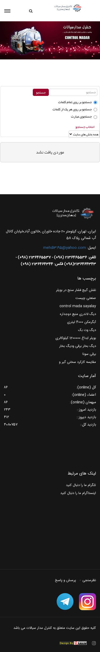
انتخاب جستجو (84, 126)
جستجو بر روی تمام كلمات (75, 102)
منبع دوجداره (69, 314)
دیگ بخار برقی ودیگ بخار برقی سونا (77, 350)
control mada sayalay (77, 306)
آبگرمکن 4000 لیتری (81, 322)
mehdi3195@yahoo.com (64, 248)
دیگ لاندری (87, 314)
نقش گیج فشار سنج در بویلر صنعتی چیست (76, 294)
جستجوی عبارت (81, 116)
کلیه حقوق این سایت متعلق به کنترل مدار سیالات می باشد (54, 628)
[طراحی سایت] (73, 643)
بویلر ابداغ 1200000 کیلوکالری (75, 338)
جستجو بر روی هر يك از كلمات (72, 109)
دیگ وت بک (87, 330)
